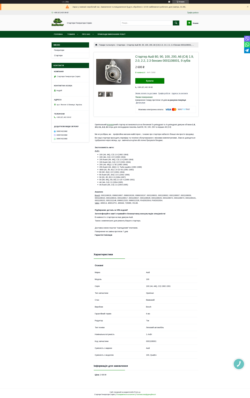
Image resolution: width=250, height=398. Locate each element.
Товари (71, 34)
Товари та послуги (107, 45)
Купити (150, 81)
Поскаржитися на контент (125, 394)
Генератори (59, 50)
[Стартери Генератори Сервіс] (58, 27)
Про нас (86, 34)
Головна (58, 34)
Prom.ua (137, 392)
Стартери (121, 45)
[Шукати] (176, 23)
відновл (110, 125)
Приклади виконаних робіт (112, 34)
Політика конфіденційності (146, 394)
